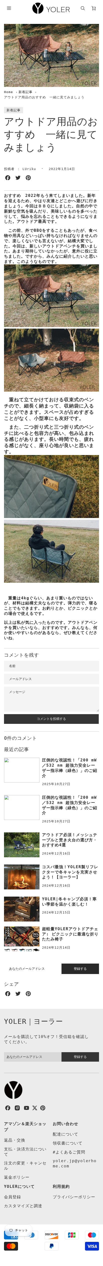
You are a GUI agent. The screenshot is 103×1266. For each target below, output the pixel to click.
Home (8, 92)
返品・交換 (14, 1140)
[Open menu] (9, 8)
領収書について (67, 1143)
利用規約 (61, 1186)
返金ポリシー (17, 1177)
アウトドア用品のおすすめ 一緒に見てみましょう (44, 97)
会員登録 (12, 1197)
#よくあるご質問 (69, 1152)
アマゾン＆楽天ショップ (25, 1126)
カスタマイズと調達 (23, 1206)
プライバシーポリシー (74, 1197)
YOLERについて (19, 1186)
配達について (65, 1134)
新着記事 (25, 92)
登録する (80, 969)
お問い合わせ (65, 1123)
